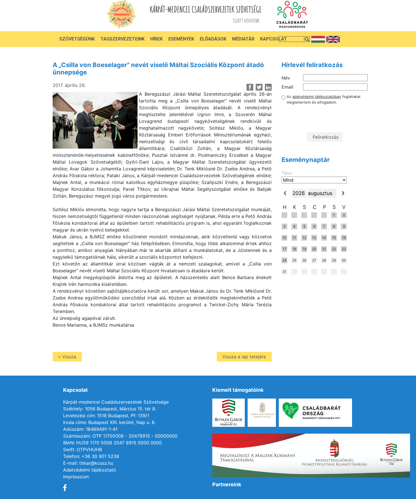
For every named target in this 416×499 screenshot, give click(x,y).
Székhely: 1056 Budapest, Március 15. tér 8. (109, 409)
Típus (287, 172)
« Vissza (67, 356)
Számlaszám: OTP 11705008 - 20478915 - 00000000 (120, 436)
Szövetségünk (77, 39)
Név (286, 78)
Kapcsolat (273, 39)
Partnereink (226, 484)
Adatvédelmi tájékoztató (89, 470)
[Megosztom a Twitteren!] (259, 87)
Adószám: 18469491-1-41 (90, 429)
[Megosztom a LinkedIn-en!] (268, 87)
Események (181, 39)
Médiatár (243, 39)
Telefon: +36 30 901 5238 (91, 456)
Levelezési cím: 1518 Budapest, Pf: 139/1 (106, 415)
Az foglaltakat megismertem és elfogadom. (324, 99)
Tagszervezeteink (122, 39)
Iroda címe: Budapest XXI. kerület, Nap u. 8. (109, 422)
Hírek (156, 39)
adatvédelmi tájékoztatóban (316, 96)
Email (287, 87)
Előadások (213, 39)
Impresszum (76, 476)
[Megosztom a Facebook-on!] (250, 87)
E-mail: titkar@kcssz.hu (88, 463)
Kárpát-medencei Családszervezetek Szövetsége (116, 402)
